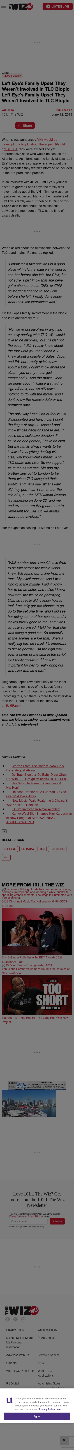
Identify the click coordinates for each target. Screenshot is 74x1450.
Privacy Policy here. (50, 1409)
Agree (37, 1416)
